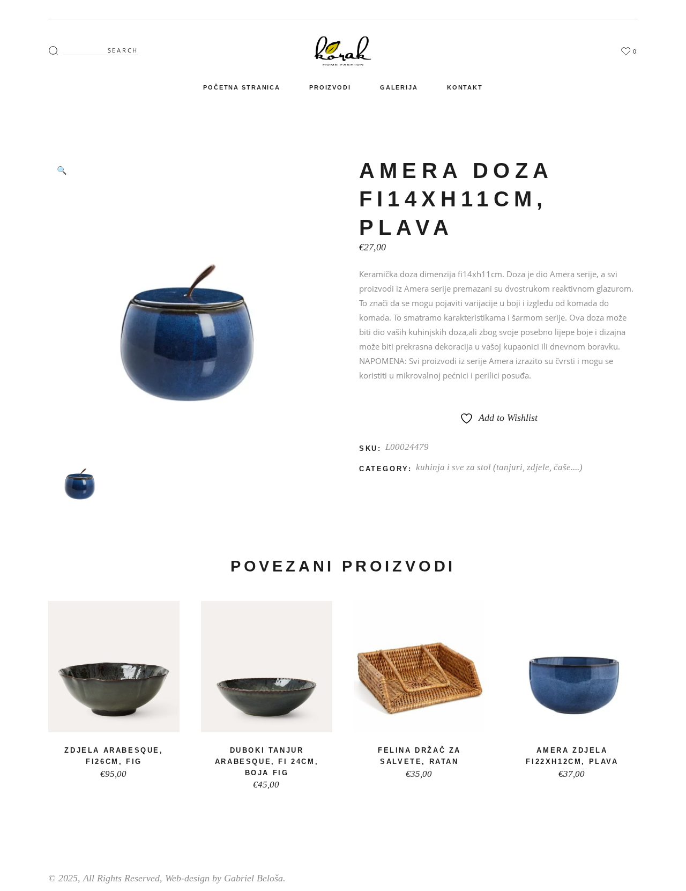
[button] (62, 170)
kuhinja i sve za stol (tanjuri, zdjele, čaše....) (499, 467)
